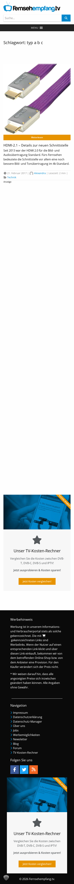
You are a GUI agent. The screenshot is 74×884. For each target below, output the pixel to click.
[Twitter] (24, 769)
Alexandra (40, 173)
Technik (11, 177)
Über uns (19, 726)
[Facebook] (14, 769)
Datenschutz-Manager (27, 721)
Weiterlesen (37, 137)
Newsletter (20, 739)
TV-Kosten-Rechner (25, 753)
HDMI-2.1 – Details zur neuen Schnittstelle (35, 145)
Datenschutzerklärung (27, 717)
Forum (17, 748)
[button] (34, 27)
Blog (16, 744)
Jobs (16, 730)
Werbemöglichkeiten (26, 735)
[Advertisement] (37, 336)
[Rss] (33, 769)
